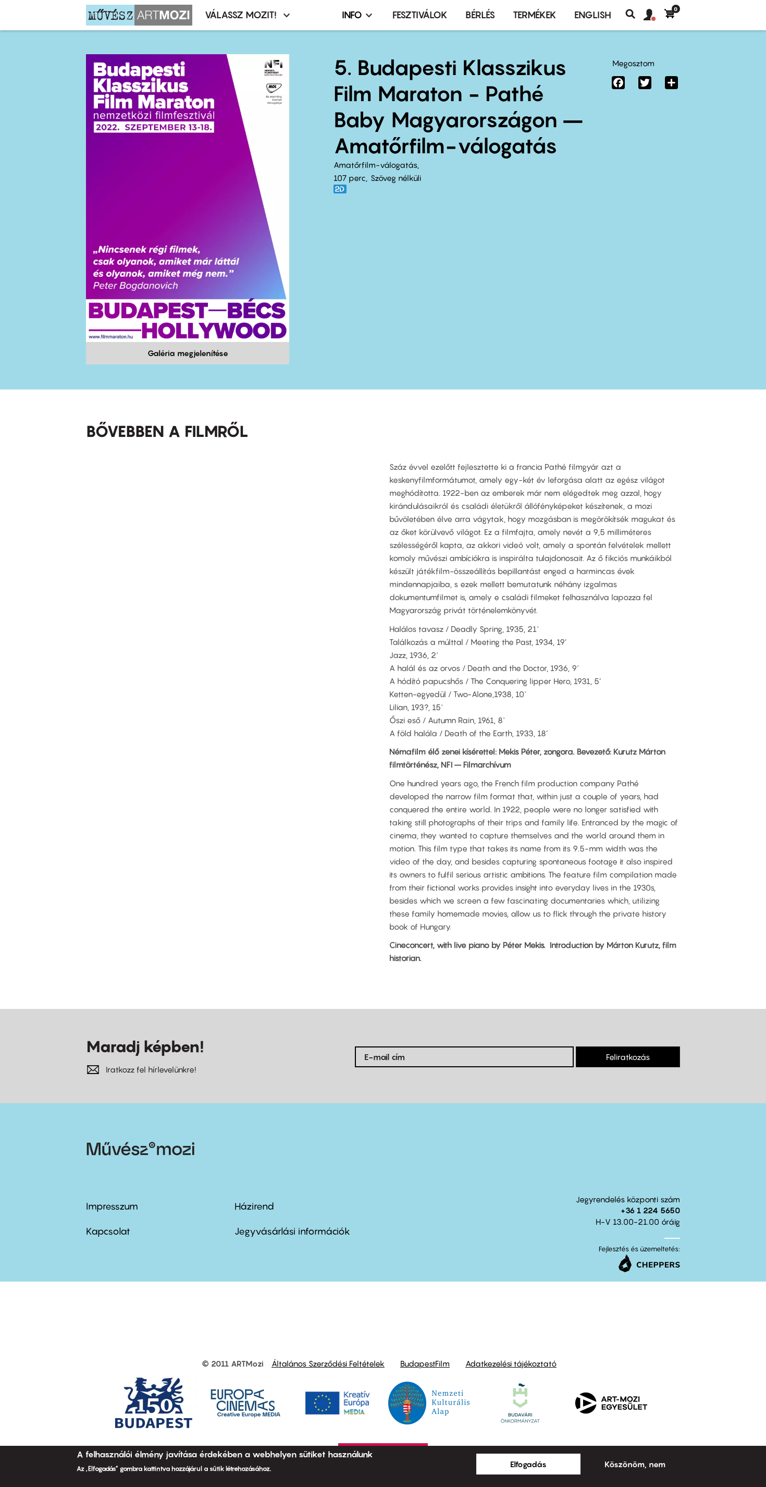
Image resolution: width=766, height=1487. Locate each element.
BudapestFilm (425, 1363)
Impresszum (112, 1206)
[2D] (342, 189)
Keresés (634, 14)
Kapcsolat (108, 1231)
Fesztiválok (420, 14)
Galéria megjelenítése (187, 353)
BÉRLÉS (480, 14)
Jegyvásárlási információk (292, 1231)
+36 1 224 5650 (650, 1210)
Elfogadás (528, 1464)
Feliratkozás (628, 1057)
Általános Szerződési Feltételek (328, 1363)
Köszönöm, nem (634, 1464)
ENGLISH (592, 14)
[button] (654, 15)
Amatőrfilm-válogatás (375, 164)
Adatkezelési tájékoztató (511, 1363)
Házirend (254, 1206)
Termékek (535, 14)
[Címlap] (139, 15)
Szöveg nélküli (395, 177)
